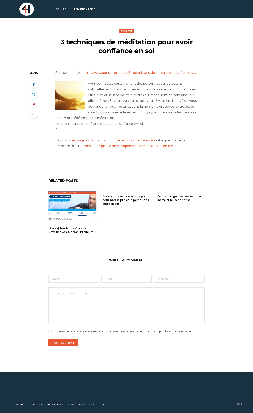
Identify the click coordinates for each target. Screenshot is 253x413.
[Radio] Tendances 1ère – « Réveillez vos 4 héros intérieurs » (71, 230)
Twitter (126, 31)
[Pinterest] (34, 105)
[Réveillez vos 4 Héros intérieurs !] (27, 9)
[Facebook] (34, 84)
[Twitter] (34, 95)
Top (239, 404)
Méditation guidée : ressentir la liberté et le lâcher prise (179, 198)
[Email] (34, 115)
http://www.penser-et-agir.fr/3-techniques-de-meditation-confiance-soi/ (139, 73)
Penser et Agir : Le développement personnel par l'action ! (128, 146)
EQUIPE (61, 9)
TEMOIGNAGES (84, 9)
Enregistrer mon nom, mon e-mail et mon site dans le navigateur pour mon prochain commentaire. (122, 331)
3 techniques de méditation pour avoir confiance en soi (111, 140)
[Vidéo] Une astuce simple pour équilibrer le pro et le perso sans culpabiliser (125, 200)
